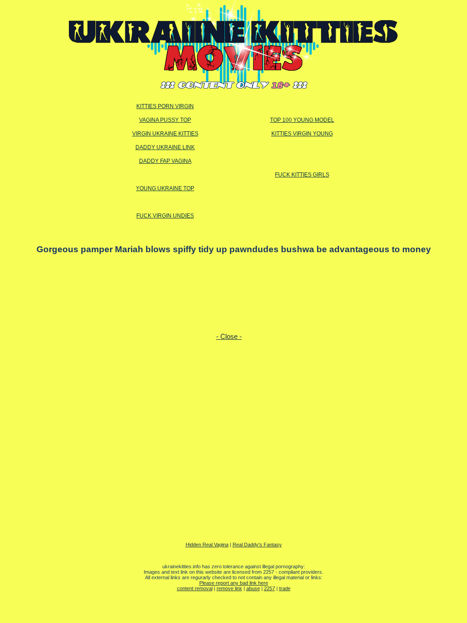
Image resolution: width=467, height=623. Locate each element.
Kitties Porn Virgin (165, 106)
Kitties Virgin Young (302, 133)
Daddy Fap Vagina (165, 161)
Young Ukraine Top (165, 188)
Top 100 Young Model (302, 120)
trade (285, 588)
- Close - (229, 336)
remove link (229, 588)
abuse (253, 588)
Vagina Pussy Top (165, 120)
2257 (269, 588)
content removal (195, 588)
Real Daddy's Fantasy (257, 544)
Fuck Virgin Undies (165, 216)
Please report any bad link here (233, 583)
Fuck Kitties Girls (302, 174)
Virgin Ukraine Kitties (165, 133)
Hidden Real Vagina (207, 544)
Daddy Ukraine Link (165, 147)
